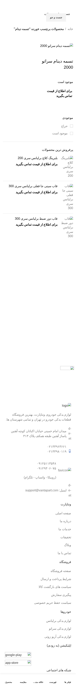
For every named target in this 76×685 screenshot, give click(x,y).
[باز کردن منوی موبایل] (71, 13)
